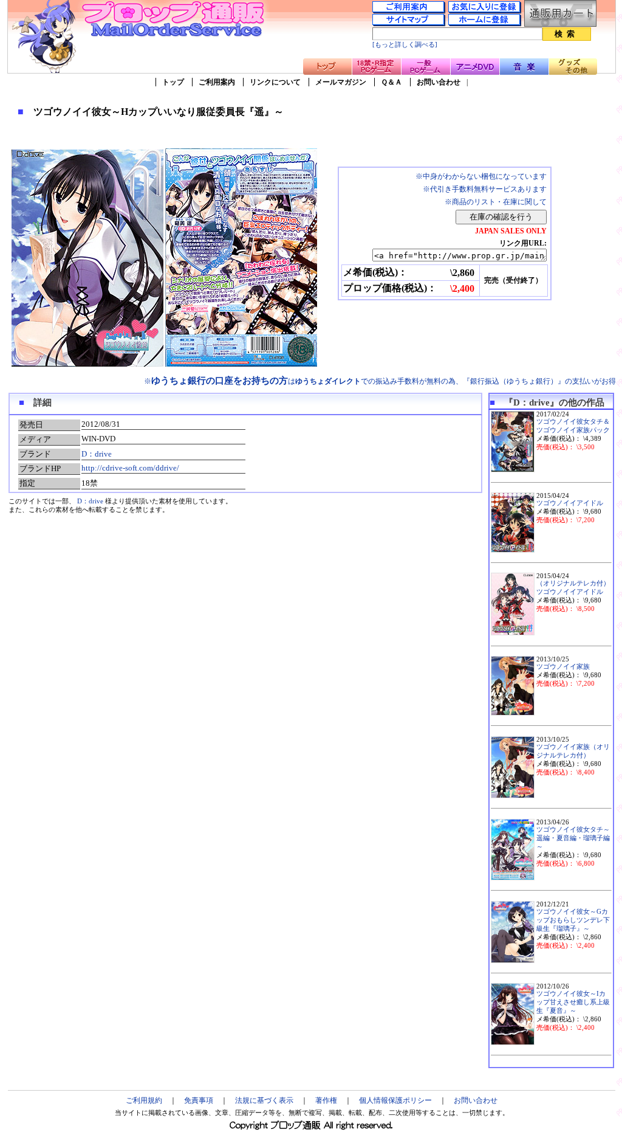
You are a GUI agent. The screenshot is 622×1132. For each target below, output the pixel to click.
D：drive (96, 453)
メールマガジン (340, 82)
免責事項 (198, 1100)
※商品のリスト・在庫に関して (496, 202)
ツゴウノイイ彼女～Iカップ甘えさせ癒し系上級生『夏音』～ (573, 1002)
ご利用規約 (144, 1100)
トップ (173, 82)
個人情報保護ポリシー (395, 1100)
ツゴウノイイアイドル (569, 503)
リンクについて (275, 82)
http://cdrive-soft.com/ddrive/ (130, 467)
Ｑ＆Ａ (391, 82)
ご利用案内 (217, 82)
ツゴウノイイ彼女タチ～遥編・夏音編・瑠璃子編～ (573, 838)
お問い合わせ (438, 82)
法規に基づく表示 (264, 1100)
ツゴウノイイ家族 (563, 666)
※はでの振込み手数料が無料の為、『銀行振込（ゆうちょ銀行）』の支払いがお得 (380, 381)
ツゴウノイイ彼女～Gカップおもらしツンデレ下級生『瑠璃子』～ (573, 920)
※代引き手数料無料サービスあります (485, 189)
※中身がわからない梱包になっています (481, 176)
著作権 (326, 1100)
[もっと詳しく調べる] (404, 44)
